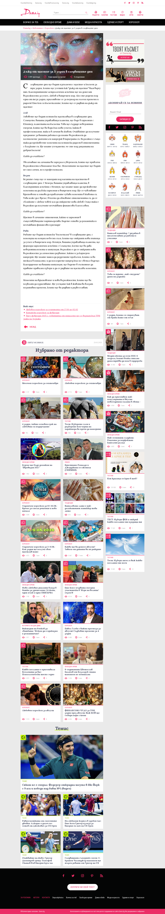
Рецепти (95, 15)
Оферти (140, 15)
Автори (36, 898)
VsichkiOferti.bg (26, 3)
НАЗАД (32, 327)
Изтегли (125, 57)
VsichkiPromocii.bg (52, 3)
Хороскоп (134, 22)
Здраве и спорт (115, 22)
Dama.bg (38, 3)
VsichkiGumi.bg (77, 3)
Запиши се (125, 119)
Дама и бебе (73, 22)
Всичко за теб (30, 22)
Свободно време (52, 22)
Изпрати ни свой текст (83, 887)
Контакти (46, 898)
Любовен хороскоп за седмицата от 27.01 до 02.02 (52, 309)
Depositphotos (57, 898)
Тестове (113, 15)
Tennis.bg (65, 3)
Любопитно (37, 28)
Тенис (61, 728)
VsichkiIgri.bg (91, 3)
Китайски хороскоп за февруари (42, 312)
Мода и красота (93, 22)
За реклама (26, 898)
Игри (131, 15)
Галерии (104, 15)
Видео (122, 15)
